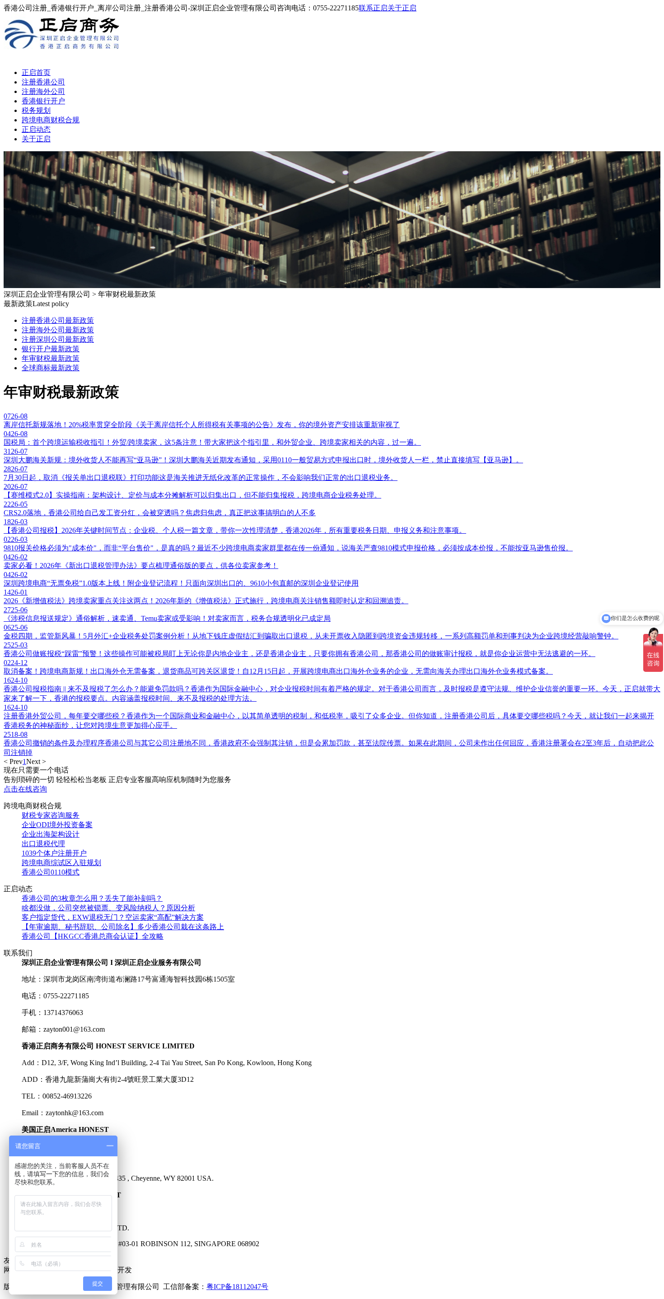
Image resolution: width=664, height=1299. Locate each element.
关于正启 (402, 8)
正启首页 (36, 72)
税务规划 (36, 110)
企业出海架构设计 (50, 834)
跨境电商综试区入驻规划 (61, 862)
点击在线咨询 (25, 789)
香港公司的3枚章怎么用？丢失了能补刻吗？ (92, 898)
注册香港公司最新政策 (58, 320)
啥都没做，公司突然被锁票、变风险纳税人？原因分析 (108, 908)
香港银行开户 (43, 101)
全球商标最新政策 (50, 368)
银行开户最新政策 (50, 349)
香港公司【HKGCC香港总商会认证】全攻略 (93, 936)
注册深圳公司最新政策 (58, 339)
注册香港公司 (43, 82)
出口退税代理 (43, 843)
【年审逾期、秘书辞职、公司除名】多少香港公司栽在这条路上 (123, 927)
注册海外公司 (43, 91)
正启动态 (36, 129)
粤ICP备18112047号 (237, 1286)
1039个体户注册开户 (54, 853)
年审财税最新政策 (50, 358)
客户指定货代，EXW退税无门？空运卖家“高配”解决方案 (113, 917)
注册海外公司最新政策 (58, 330)
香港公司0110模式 (50, 872)
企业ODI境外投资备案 (57, 825)
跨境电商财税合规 (50, 120)
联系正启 (373, 8)
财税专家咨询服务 (50, 815)
